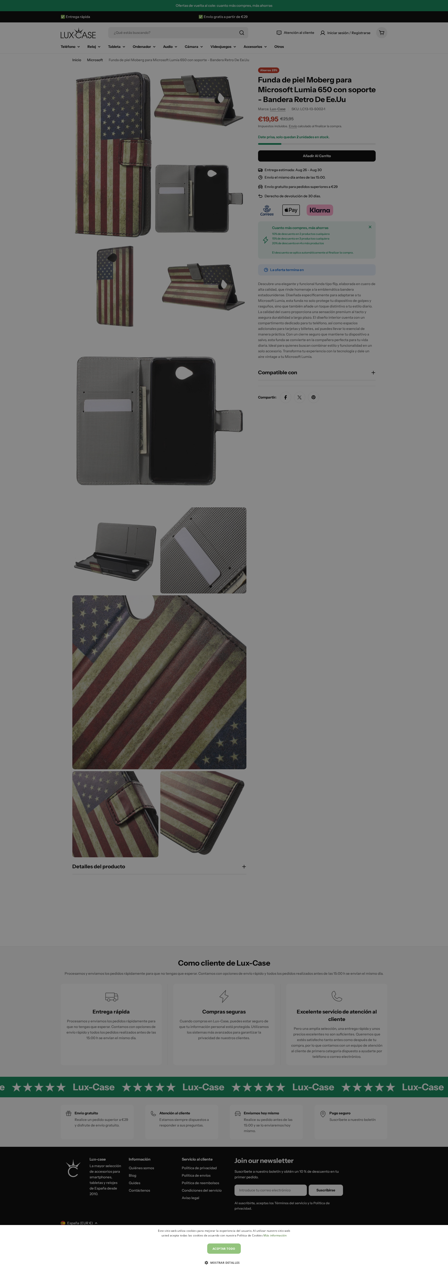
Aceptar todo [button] (224, 1249)
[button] (224, 1262)
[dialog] (224, 1248)
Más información (275, 1235)
